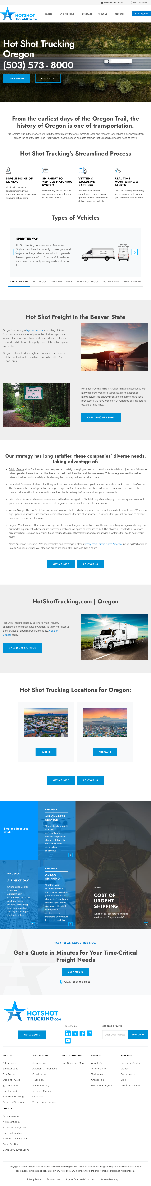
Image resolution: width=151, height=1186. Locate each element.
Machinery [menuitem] (38, 1080)
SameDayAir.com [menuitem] (12, 1144)
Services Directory (109, 1179)
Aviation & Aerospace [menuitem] (44, 1068)
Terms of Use (53, 1179)
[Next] (135, 252)
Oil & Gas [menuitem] (37, 1096)
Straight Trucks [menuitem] (11, 1080)
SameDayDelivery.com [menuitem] (16, 1150)
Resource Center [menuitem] (130, 1063)
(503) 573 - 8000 (38, 65)
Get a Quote (141, 14)
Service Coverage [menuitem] (72, 1055)
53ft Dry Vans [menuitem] (10, 1085)
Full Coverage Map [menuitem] (73, 1063)
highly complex (34, 330)
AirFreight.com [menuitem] (11, 1122)
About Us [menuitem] (96, 1055)
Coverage (87, 14)
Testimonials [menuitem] (98, 1074)
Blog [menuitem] (123, 1080)
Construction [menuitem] (39, 1074)
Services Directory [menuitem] (13, 1102)
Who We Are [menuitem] (98, 1068)
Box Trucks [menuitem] (9, 1074)
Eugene (46, 751)
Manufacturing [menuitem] (40, 1085)
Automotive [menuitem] (39, 1063)
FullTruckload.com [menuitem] (13, 1133)
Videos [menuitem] (125, 1068)
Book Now (48, 78)
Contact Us (90, 564)
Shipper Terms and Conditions (80, 1179)
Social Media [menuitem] (128, 1074)
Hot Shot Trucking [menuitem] (13, 1096)
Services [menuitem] (7, 1055)
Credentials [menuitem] (97, 1080)
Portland (105, 751)
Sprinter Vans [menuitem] (10, 1068)
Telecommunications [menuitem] (44, 1102)
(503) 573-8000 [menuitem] (11, 1116)
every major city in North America (103, 544)
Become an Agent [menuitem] (101, 1085)
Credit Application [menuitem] (131, 1085)
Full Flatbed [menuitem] (10, 1091)
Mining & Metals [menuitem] (41, 1091)
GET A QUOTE (75, 971)
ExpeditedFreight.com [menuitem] (15, 1127)
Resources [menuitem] (126, 1055)
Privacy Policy (34, 1179)
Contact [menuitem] (7, 1108)
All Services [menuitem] (10, 1063)
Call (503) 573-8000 (101, 417)
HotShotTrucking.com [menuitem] (15, 1138)
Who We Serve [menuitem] (40, 1055)
